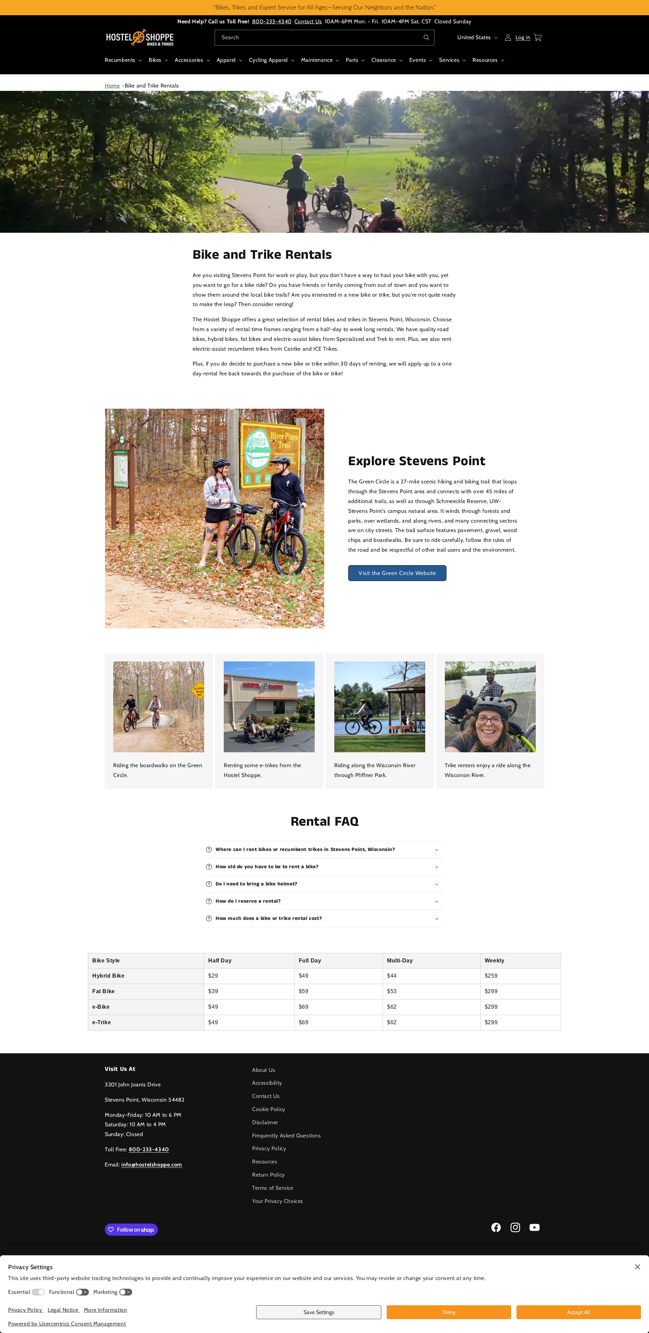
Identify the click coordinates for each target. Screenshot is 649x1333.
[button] (123, 64)
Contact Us (308, 21)
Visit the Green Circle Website (397, 575)
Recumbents (120, 60)
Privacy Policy (269, 1148)
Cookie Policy (268, 1109)
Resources (485, 60)
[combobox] (324, 37)
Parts (352, 60)
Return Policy (268, 1175)
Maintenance (317, 60)
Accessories (189, 60)
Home (112, 85)
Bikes (155, 60)
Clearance (383, 60)
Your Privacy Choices (277, 1201)
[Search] (426, 37)
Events (417, 60)
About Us (263, 1070)
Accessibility (267, 1083)
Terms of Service (272, 1188)
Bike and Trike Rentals (152, 85)
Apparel (226, 60)
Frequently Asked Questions (286, 1135)
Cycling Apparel (268, 60)
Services (449, 60)
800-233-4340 (272, 21)
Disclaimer (265, 1122)
